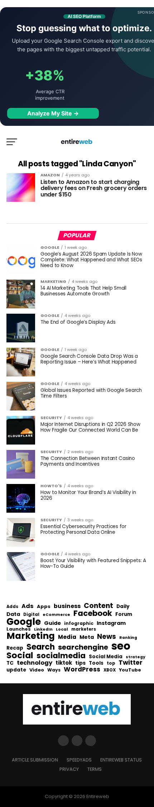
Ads (27, 606)
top (111, 663)
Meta (87, 637)
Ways (54, 670)
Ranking (128, 638)
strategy (135, 657)
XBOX (110, 670)
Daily (123, 606)
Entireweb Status (121, 760)
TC (10, 663)
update (16, 670)
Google (23, 621)
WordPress (82, 669)
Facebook (92, 613)
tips (80, 663)
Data (13, 614)
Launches (18, 629)
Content (98, 605)
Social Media (105, 656)
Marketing (30, 636)
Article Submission (35, 760)
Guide (52, 623)
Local (62, 629)
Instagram (111, 623)
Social (19, 655)
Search (41, 647)
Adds (12, 607)
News (106, 636)
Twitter (131, 663)
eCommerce (56, 615)
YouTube (130, 670)
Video (36, 670)
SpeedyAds (79, 760)
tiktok (64, 663)
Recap (14, 648)
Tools (96, 663)
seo (120, 646)
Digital (31, 615)
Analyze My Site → (53, 113)
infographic (78, 623)
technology (34, 663)
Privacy (69, 769)
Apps (43, 606)
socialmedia (61, 656)
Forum (123, 614)
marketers (83, 629)
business (67, 606)
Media (67, 637)
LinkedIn (43, 630)
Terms (94, 769)
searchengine (83, 647)
